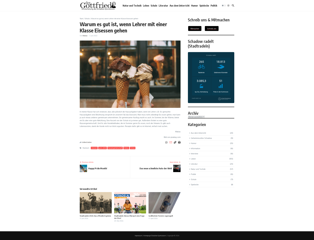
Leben (146, 5)
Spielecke (204, 5)
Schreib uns (211, 29)
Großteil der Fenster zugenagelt (161, 216)
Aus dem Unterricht (180, 5)
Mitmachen (194, 29)
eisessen (94, 148)
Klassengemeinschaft (115, 148)
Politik (214, 5)
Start (81, 19)
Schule (154, 5)
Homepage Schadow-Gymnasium (154, 236)
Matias (85, 36)
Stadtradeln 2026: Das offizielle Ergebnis (95, 216)
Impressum (138, 236)
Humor (194, 5)
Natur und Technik (132, 5)
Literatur (163, 5)
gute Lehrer (102, 148)
